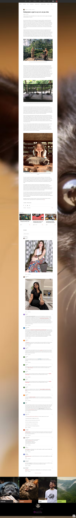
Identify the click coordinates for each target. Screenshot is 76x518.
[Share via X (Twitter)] (25, 205)
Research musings (43, 4)
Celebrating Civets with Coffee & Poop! (24, 221)
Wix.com (44, 517)
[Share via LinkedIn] (27, 205)
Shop (27, 4)
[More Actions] (52, 238)
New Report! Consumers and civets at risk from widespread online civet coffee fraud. (38, 222)
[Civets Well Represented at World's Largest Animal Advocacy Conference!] (51, 217)
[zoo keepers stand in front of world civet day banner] (25, 217)
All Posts (20, 4)
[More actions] (52, 9)
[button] (56, 1)
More (51, 4)
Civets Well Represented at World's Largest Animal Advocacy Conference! (50, 222)
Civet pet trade (31, 4)
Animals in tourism (37, 4)
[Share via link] (29, 205)
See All (56, 212)
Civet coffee (24, 4)
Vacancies (48, 4)
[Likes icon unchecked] (25, 274)
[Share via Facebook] (23, 205)
